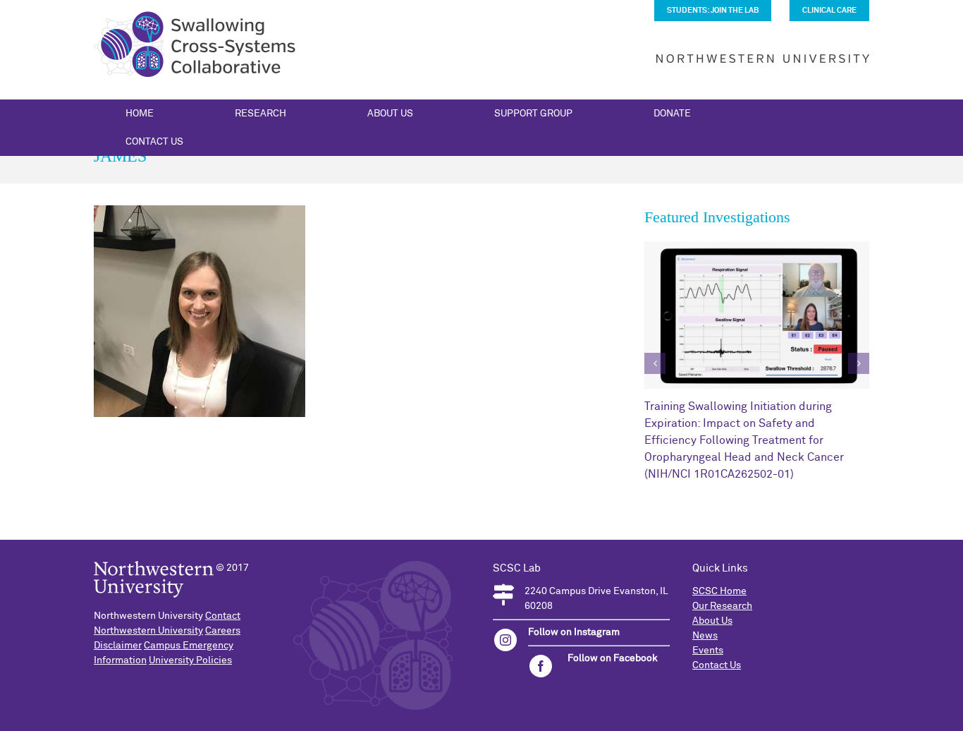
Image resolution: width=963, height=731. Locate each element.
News (705, 636)
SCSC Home (719, 591)
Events (707, 651)
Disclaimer (118, 646)
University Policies (190, 660)
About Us (712, 621)
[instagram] (505, 640)
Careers (222, 631)
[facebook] (540, 666)
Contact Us (716, 665)
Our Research (722, 606)
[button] (654, 363)
